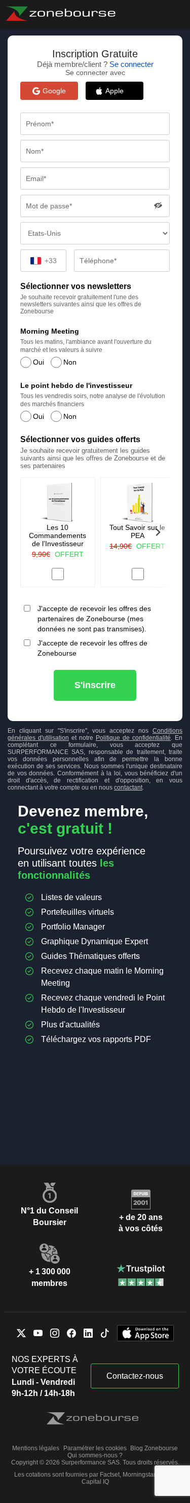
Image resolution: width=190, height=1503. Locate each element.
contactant (128, 787)
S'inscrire (95, 685)
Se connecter (131, 64)
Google (54, 91)
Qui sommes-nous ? (95, 1455)
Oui (38, 362)
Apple (119, 91)
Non (70, 362)
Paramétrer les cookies (95, 1448)
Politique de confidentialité (133, 737)
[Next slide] (157, 532)
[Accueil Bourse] (60, 13)
